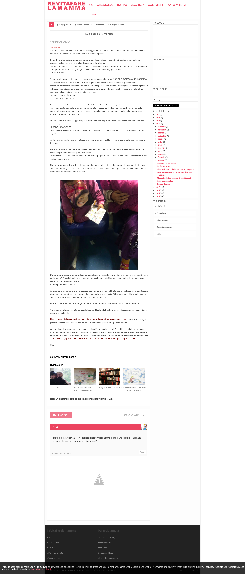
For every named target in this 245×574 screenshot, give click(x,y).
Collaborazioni (105, 5)
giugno (161, 145)
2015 (158, 193)
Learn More (37, 569)
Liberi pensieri (155, 5)
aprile (160, 151)
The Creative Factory (106, 538)
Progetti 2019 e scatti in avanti (111, 387)
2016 (158, 190)
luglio (160, 142)
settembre (162, 136)
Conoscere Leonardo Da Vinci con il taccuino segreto (86, 388)
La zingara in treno (164, 166)
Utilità (92, 14)
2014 (158, 196)
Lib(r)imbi (122, 5)
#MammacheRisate (55, 553)
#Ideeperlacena (53, 558)
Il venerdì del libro (105, 553)
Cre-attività (137, 5)
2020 (158, 118)
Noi (91, 5)
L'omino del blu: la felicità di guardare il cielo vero (134, 388)
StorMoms (102, 548)
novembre (162, 130)
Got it (49, 569)
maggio (161, 148)
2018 (158, 124)
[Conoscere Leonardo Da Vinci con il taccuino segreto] (86, 376)
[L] (135, 376)
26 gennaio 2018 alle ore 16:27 (62, 453)
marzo (160, 154)
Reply (142, 452)
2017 (158, 187)
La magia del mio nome (166, 163)
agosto (161, 139)
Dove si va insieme (176, 5)
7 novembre (54, 387)
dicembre (162, 127)
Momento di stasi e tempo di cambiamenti (174, 178)
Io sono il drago (163, 184)
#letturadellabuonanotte (108, 558)
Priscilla (56, 427)
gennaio (161, 160)
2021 (158, 114)
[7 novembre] (62, 376)
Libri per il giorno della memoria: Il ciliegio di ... (176, 169)
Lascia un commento (134, 415)
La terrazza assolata (165, 181)
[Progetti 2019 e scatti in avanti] (111, 376)
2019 (158, 121)
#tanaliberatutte (104, 543)
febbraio (161, 157)
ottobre (161, 133)
